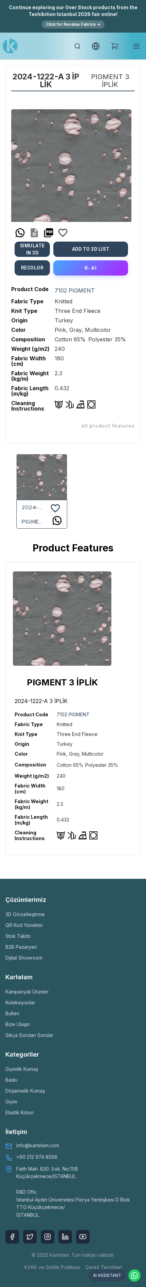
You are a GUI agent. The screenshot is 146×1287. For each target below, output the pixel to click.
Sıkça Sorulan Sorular (29, 1035)
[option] (71, 162)
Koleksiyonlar (20, 1002)
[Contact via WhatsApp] (134, 1275)
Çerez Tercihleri (104, 1267)
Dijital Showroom (23, 958)
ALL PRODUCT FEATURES (108, 426)
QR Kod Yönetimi (23, 925)
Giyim (11, 1101)
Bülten (12, 1013)
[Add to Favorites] (62, 232)
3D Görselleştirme (25, 914)
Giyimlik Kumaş (21, 1069)
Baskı (11, 1080)
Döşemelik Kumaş (25, 1091)
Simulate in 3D (32, 249)
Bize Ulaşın (17, 1024)
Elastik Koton (19, 1112)
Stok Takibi (18, 936)
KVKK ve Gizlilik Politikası (52, 1267)
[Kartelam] (10, 46)
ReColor (32, 267)
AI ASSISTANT (107, 1275)
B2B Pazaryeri (21, 947)
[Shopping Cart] (115, 46)
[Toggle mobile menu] (136, 46)
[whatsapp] (20, 232)
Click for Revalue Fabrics (73, 24)
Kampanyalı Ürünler (27, 992)
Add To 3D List (91, 249)
